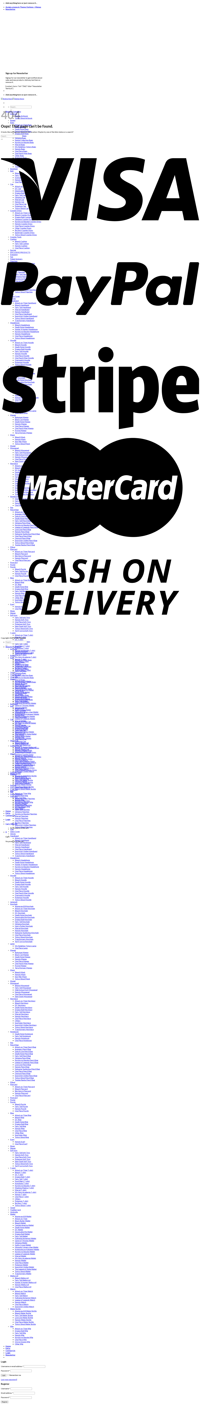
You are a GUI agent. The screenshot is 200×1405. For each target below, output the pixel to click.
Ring (12, 1113)
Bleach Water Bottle (23, 1313)
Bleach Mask (20, 972)
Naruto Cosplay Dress (23, 759)
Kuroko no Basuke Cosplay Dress (28, 757)
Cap (11, 719)
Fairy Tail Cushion (22, 779)
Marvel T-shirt (20, 655)
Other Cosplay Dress (23, 763)
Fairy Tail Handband (23, 842)
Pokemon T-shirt (21, 1201)
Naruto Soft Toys (21, 1155)
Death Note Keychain (23, 915)
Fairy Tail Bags (21, 671)
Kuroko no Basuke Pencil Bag (26, 1060)
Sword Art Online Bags (24, 699)
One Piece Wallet (21, 1262)
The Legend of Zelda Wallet (26, 734)
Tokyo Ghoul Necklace (24, 1027)
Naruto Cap (19, 737)
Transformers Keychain (24, 939)
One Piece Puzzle (22, 1111)
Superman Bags (21, 697)
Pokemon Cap (20, 741)
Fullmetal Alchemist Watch (25, 1298)
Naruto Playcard (21, 1093)
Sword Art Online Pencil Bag (26, 1076)
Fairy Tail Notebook (23, 1036)
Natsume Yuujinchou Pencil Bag (27, 1069)
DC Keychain (20, 913)
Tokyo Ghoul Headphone (25, 873)
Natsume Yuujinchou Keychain (27, 933)
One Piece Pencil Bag (23, 1071)
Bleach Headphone (22, 860)
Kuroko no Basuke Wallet (25, 1251)
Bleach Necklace (21, 1003)
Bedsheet (14, 704)
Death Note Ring (21, 1122)
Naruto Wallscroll (22, 1284)
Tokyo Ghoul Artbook (23, 118)
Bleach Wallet (20, 1223)
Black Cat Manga (22, 955)
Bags (12, 122)
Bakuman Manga (21, 952)
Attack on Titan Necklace (25, 1001)
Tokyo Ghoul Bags (22, 702)
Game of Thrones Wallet (24, 705)
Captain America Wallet (24, 690)
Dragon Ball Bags (22, 133)
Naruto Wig (19, 1335)
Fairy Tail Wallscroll (22, 745)
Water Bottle (15, 1309)
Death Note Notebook (24, 1034)
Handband (14, 836)
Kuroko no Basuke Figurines (26, 814)
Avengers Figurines (22, 801)
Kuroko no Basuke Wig (24, 1337)
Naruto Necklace (22, 1016)
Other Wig (19, 1344)
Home (8, 811)
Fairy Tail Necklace (22, 1012)
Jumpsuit (13, 902)
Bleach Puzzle (20, 1104)
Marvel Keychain (21, 928)
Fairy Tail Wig (20, 1333)
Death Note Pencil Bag (24, 1054)
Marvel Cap (19, 735)
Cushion (13, 774)
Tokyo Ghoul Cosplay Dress (26, 770)
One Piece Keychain (23, 935)
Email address (7, 1393)
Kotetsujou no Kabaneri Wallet (27, 714)
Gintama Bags (20, 138)
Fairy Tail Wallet (21, 1236)
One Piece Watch (21, 1304)
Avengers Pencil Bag (23, 1049)
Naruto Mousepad (22, 992)
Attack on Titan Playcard (25, 1086)
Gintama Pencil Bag (22, 1058)
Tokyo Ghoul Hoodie (23, 900)
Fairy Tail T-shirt (21, 644)
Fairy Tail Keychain (22, 922)
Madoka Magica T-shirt (24, 1188)
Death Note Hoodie (23, 882)
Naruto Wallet (20, 1260)
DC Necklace (20, 1005)
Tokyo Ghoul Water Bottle (25, 789)
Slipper (13, 1148)
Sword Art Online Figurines (25, 825)
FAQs (8, 813)
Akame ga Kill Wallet (23, 1216)
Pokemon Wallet (21, 1265)
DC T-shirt (19, 639)
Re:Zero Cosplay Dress (24, 765)
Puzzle (13, 1102)
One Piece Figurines (23, 820)
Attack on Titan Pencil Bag (25, 1047)
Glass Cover (15, 831)
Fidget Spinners (16, 794)
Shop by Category (13, 647)
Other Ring (19, 1133)
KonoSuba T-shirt (22, 648)
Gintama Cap (20, 732)
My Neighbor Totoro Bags (25, 682)
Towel (12, 672)
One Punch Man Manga (24, 963)
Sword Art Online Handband (26, 851)
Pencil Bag (14, 1045)
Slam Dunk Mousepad (23, 996)
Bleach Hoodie (21, 880)
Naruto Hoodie (21, 889)
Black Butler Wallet (22, 1221)
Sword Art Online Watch (24, 771)
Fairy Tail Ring (20, 1126)
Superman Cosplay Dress (24, 768)
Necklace (14, 999)
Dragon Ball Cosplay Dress (25, 752)
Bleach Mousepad (22, 985)
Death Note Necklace (23, 1007)
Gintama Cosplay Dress (24, 754)
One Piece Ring (21, 1130)
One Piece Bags (21, 686)
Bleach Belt (19, 708)
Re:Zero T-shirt (21, 1203)
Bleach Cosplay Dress (23, 750)
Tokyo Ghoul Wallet (23, 1271)
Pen (11, 1043)
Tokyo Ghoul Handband (24, 853)
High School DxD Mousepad (26, 990)
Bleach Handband (22, 840)
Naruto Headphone (22, 869)
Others (17, 1021)
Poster (13, 1100)
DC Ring (18, 1119)
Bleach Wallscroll (22, 1278)
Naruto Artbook (21, 116)
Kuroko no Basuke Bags (24, 677)
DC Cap (18, 724)
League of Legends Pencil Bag (26, 1062)
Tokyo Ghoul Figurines (24, 827)
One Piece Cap (21, 739)
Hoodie (13, 875)
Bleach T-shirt (20, 1172)
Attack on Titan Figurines (25, 798)
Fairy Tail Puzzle (21, 1106)
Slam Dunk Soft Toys (23, 1161)
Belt (12, 706)
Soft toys (13, 1150)
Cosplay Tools (15, 772)
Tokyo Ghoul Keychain (24, 937)
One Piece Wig (21, 1339)
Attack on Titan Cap (23, 721)
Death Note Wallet (22, 1227)
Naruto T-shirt (20, 1194)
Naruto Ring (20, 1128)
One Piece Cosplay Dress (25, 761)
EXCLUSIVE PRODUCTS (20, 787)
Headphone (14, 858)
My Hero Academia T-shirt (25, 657)
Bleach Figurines (21, 803)
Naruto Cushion (21, 781)
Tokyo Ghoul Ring (22, 1137)
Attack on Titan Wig (23, 793)
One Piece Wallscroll (23, 1287)
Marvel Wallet (20, 1256)
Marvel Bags (20, 680)
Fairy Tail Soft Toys (22, 1152)
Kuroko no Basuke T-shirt (25, 1185)
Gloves (13, 834)
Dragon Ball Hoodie (23, 884)
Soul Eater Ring (21, 1135)
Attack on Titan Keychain (25, 908)
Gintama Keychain (22, 924)
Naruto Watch (20, 1302)
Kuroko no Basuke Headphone (27, 867)
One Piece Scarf (21, 1144)
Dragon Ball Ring (21, 1124)
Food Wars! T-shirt (22, 646)
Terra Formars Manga (23, 968)
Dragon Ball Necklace (23, 1010)
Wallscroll (14, 740)
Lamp (12, 944)
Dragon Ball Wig (21, 795)
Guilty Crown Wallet (23, 1245)
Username (5, 1388)
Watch (12, 1289)
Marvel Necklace (22, 1014)
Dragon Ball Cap (21, 728)
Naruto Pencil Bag (22, 1067)
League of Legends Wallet (25, 718)
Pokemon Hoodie (22, 897)
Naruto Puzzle (20, 1108)
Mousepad (14, 983)
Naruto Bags (20, 684)
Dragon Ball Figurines (23, 805)
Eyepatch (14, 790)
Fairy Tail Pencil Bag (23, 1056)
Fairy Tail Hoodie (21, 886)
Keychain (13, 904)
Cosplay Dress (16, 746)
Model (13, 981)
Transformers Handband (24, 856)
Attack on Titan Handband (25, 838)
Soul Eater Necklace (23, 1023)
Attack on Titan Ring (23, 1115)
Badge (12, 655)
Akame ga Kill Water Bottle (26, 1311)
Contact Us (10, 815)
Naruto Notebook (22, 1038)
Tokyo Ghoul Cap (22, 743)
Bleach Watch (20, 1293)
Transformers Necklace (24, 1029)
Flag (12, 829)
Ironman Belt (20, 713)
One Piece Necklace (23, 1018)
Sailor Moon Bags (22, 695)
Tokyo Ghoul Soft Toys (24, 1163)
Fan (11, 792)
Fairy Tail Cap (20, 730)
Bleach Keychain (21, 911)
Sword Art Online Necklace (25, 1025)
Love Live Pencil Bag (23, 1065)
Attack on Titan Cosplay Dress (27, 748)
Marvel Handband (22, 845)
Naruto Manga (21, 959)
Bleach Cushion (21, 776)
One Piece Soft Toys (23, 1157)
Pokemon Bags (21, 693)
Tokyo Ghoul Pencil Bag (24, 1078)
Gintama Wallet (21, 1243)
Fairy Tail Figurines (22, 809)
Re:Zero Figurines (22, 823)
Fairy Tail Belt (20, 710)
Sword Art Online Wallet (24, 1267)
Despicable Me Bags (23, 666)
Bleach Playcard (21, 1089)
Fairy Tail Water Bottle (24, 1315)
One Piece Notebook (23, 1040)
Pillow (12, 1082)
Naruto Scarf (20, 1141)
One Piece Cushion (22, 783)
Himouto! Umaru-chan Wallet (26, 712)
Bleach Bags (20, 662)
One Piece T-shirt (22, 1196)
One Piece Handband (23, 849)
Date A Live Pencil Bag (24, 1051)
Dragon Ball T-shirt (22, 1177)
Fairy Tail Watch (21, 1295)
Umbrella (14, 677)
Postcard (13, 1097)
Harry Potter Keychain (24, 926)
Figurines (13, 796)
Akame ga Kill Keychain (24, 906)
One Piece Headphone (24, 871)
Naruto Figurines (21, 818)
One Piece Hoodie (22, 891)
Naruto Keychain (21, 930)
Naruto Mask (20, 974)
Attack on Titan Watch (24, 1291)
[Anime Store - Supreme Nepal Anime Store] (12, 99)
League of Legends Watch (25, 1300)
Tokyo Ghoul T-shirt (23, 1205)
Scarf (12, 1139)
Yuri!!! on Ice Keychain (23, 941)
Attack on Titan (21, 1218)
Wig (12, 1326)
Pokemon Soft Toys (22, 1159)
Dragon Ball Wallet (22, 1234)
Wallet (12, 1214)
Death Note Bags (22, 129)
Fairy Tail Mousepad (23, 988)
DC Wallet (19, 1229)
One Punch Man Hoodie (24, 893)
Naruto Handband (22, 847)
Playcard (13, 1084)
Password (5, 1371)
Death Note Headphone (24, 862)
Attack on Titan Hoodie (24, 878)
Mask (12, 970)
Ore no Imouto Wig (22, 1342)
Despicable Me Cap (23, 726)
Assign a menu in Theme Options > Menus (23, 7)
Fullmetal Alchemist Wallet (25, 703)
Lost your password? (9, 1379)
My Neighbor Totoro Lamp (25, 946)
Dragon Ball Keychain (23, 919)
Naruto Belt (19, 715)
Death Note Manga (22, 957)
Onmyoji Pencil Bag (22, 1073)
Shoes (12, 1146)
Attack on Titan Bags (23, 660)
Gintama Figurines (22, 812)
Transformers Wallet (23, 1273)
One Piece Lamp (21, 948)
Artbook (13, 649)
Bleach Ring (19, 1117)
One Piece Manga (22, 961)
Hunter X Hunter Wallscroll (25, 1282)
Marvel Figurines (21, 816)
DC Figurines (20, 807)
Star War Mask (21, 977)
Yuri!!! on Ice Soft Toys (24, 1166)
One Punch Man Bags (23, 688)
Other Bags (19, 691)
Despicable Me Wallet (24, 1232)
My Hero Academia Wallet (25, 723)
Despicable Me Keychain (25, 917)
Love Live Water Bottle (24, 1317)
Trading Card (15, 1210)
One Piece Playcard (22, 1095)
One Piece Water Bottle (24, 1322)
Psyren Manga (20, 966)
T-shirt (13, 1168)
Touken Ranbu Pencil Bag (25, 1080)
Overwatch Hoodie (22, 895)
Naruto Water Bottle (23, 784)
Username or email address (12, 1366)
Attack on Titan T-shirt (24, 1170)
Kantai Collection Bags (24, 675)
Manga (13, 950)
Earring (13, 785)
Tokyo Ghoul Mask (22, 979)
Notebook (14, 1032)
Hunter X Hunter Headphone (26, 864)
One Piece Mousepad (23, 994)
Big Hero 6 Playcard (23, 1091)
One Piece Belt (21, 717)
